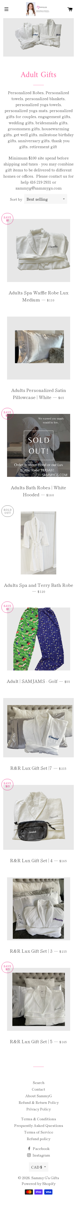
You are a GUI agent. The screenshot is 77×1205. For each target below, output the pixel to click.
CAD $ (36, 1167)
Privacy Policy (38, 1109)
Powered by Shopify (38, 1183)
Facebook (41, 1148)
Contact (38, 1089)
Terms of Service (38, 1132)
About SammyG (38, 1095)
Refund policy (38, 1138)
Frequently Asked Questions (38, 1125)
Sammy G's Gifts (45, 1177)
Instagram (41, 1155)
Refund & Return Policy (39, 1102)
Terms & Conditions (38, 1118)
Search (38, 1082)
